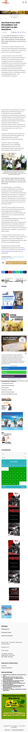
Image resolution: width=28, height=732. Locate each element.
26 (24, 479)
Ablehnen (4, 372)
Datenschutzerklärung (12, 378)
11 (21, 472)
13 (3, 476)
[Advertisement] (14, 93)
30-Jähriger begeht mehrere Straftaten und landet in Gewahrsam (14, 684)
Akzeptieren (5, 368)
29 (10, 483)
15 (10, 476)
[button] (26, 353)
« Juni (4, 486)
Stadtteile (15, 17)
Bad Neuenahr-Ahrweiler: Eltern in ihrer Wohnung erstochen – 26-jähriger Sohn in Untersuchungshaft (13, 678)
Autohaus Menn (5, 387)
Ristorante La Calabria (6, 389)
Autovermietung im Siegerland (8, 381)
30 (14, 483)
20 (3, 479)
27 (3, 483)
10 (17, 472)
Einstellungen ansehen (8, 376)
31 (17, 483)
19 (24, 476)
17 (17, 476)
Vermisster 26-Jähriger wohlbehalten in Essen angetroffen (14, 690)
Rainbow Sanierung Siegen (7, 391)
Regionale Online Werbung (7, 385)
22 (10, 479)
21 (6, 479)
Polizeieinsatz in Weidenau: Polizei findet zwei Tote (14, 675)
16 (14, 476)
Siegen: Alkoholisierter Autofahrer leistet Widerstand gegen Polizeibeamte (13, 681)
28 (6, 483)
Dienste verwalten (13, 365)
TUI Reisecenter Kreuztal (7, 383)
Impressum (19, 378)
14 (6, 476)
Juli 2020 (14, 462)
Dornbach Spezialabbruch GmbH (9, 394)
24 (17, 479)
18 (21, 476)
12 (24, 472)
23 (14, 479)
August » (23, 486)
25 (21, 479)
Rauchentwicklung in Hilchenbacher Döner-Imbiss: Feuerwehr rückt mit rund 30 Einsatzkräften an (13, 687)
